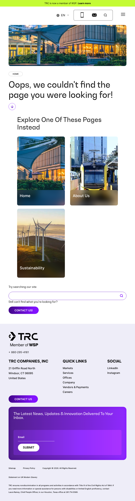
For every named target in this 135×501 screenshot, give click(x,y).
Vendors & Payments (76, 387)
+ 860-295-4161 (19, 352)
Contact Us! (23, 310)
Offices (67, 377)
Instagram (113, 372)
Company (69, 382)
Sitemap (12, 468)
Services (68, 372)
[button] (61, 15)
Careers (68, 392)
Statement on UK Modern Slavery (23, 477)
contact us (23, 399)
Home (16, 74)
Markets (68, 368)
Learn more (84, 3)
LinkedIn (112, 368)
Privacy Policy (29, 468)
